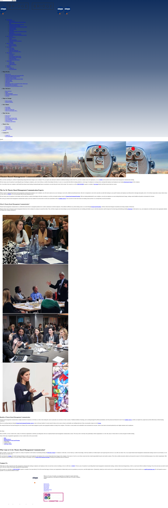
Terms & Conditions (4, 504)
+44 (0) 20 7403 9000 (96, 504)
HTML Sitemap (36, 504)
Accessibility (23, 504)
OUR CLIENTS (46, 486)
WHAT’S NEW (46, 488)
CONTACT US (46, 490)
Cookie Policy (16, 504)
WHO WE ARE (46, 487)
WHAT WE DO (46, 483)
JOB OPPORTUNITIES (48, 489)
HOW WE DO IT (46, 485)
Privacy (11, 504)
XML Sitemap (29, 504)
